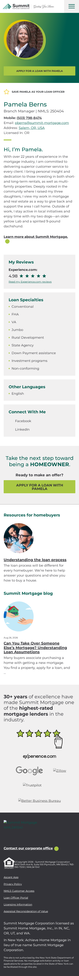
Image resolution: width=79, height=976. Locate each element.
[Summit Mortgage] (28, 6)
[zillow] (14, 838)
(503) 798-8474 (29, 118)
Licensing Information (18, 904)
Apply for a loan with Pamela (39, 71)
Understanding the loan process (35, 560)
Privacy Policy (13, 884)
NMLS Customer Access (19, 891)
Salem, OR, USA (32, 128)
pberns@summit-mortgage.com (42, 123)
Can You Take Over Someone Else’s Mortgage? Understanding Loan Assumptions (35, 647)
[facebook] (6, 838)
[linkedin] (22, 838)
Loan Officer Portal (16, 897)
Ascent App (11, 877)
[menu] (71, 6)
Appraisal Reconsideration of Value (26, 911)
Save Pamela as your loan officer (38, 91)
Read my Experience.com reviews (30, 281)
